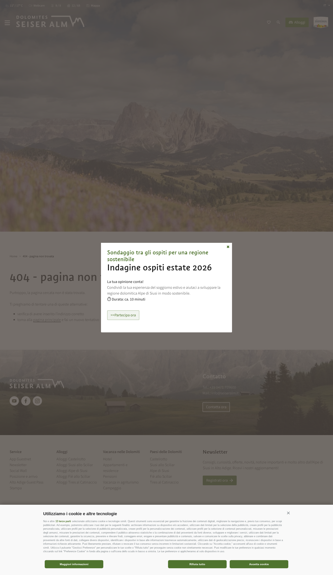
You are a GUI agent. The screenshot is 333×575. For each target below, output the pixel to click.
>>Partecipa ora (123, 315)
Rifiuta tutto (197, 564)
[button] (288, 512)
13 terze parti (63, 521)
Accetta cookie (259, 564)
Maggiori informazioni (74, 564)
